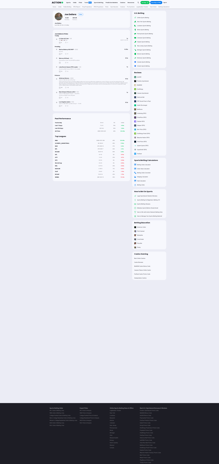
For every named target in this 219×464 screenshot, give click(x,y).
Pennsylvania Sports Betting (145, 33)
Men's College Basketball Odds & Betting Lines (62, 418)
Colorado (112, 423)
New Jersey (113, 425)
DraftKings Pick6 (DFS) (143, 133)
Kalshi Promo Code (145, 423)
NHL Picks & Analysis (85, 423)
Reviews (137, 73)
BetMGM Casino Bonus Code (142, 266)
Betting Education (142, 223)
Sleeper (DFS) (141, 125)
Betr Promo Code (144, 455)
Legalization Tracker (115, 410)
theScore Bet (140, 97)
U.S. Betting (139, 13)
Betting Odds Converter (143, 172)
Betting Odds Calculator (144, 164)
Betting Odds (141, 185)
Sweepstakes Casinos (140, 278)
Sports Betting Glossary (143, 204)
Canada (112, 447)
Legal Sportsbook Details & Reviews (147, 196)
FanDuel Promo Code (146, 435)
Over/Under (140, 239)
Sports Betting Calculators (146, 160)
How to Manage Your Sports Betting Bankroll (149, 216)
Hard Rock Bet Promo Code (147, 442)
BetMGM (139, 85)
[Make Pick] (60, 43)
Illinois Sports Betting (143, 29)
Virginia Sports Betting (143, 41)
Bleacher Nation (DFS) (143, 137)
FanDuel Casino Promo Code (142, 274)
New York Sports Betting (144, 21)
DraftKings (140, 89)
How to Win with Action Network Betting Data (149, 212)
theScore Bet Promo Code (147, 437)
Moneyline (140, 235)
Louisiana (112, 415)
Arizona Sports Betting (143, 54)
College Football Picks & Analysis (89, 415)
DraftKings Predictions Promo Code (150, 428)
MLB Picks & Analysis (85, 420)
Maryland (112, 418)
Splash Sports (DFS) (142, 145)
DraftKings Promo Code (146, 432)
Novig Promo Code (145, 425)
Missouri (112, 445)
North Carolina (114, 442)
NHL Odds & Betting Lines (57, 425)
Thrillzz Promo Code (145, 462)
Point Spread (140, 231)
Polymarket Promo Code (146, 418)
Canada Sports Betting (143, 62)
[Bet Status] (57, 39)
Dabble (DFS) (141, 121)
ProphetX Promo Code (146, 430)
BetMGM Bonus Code (146, 413)
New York (112, 413)
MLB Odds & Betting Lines (57, 423)
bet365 (139, 77)
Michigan (112, 432)
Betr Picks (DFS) (141, 129)
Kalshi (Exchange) (142, 105)
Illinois (111, 430)
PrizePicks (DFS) (141, 117)
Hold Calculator (141, 181)
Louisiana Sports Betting (144, 25)
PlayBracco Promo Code (146, 460)
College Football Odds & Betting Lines (60, 415)
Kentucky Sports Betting (144, 58)
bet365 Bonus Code (145, 415)
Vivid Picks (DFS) (142, 141)
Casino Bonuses (138, 262)
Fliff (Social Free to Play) (144, 101)
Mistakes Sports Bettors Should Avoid (147, 208)
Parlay (139, 247)
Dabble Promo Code (145, 450)
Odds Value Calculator (143, 168)
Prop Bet (139, 243)
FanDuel (139, 153)
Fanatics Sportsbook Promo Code (149, 410)
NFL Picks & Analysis (85, 410)
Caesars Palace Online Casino (142, 270)
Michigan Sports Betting (144, 50)
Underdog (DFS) (141, 113)
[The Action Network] (57, 2)
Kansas (112, 440)
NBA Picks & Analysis (85, 413)
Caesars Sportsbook (143, 93)
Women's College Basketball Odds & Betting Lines (63, 420)
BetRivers (139, 109)
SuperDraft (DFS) (142, 149)
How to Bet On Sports (143, 191)
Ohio (111, 435)
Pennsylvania (113, 428)
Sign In (165, 2)
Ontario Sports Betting (143, 66)
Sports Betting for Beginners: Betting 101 (148, 200)
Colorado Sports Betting (144, 37)
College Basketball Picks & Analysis (89, 418)
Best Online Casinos (139, 258)
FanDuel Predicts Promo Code (148, 420)
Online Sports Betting (143, 17)
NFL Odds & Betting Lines (57, 410)
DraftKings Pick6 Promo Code (148, 447)
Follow (80, 14)
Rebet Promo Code (145, 457)
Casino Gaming (141, 254)
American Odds (141, 227)
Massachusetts (114, 437)
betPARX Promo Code (146, 440)
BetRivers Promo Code (146, 445)
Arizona (112, 420)
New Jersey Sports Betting (144, 46)
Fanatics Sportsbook (143, 81)
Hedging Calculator (142, 176)
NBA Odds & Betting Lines (57, 413)
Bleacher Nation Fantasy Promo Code (150, 452)
